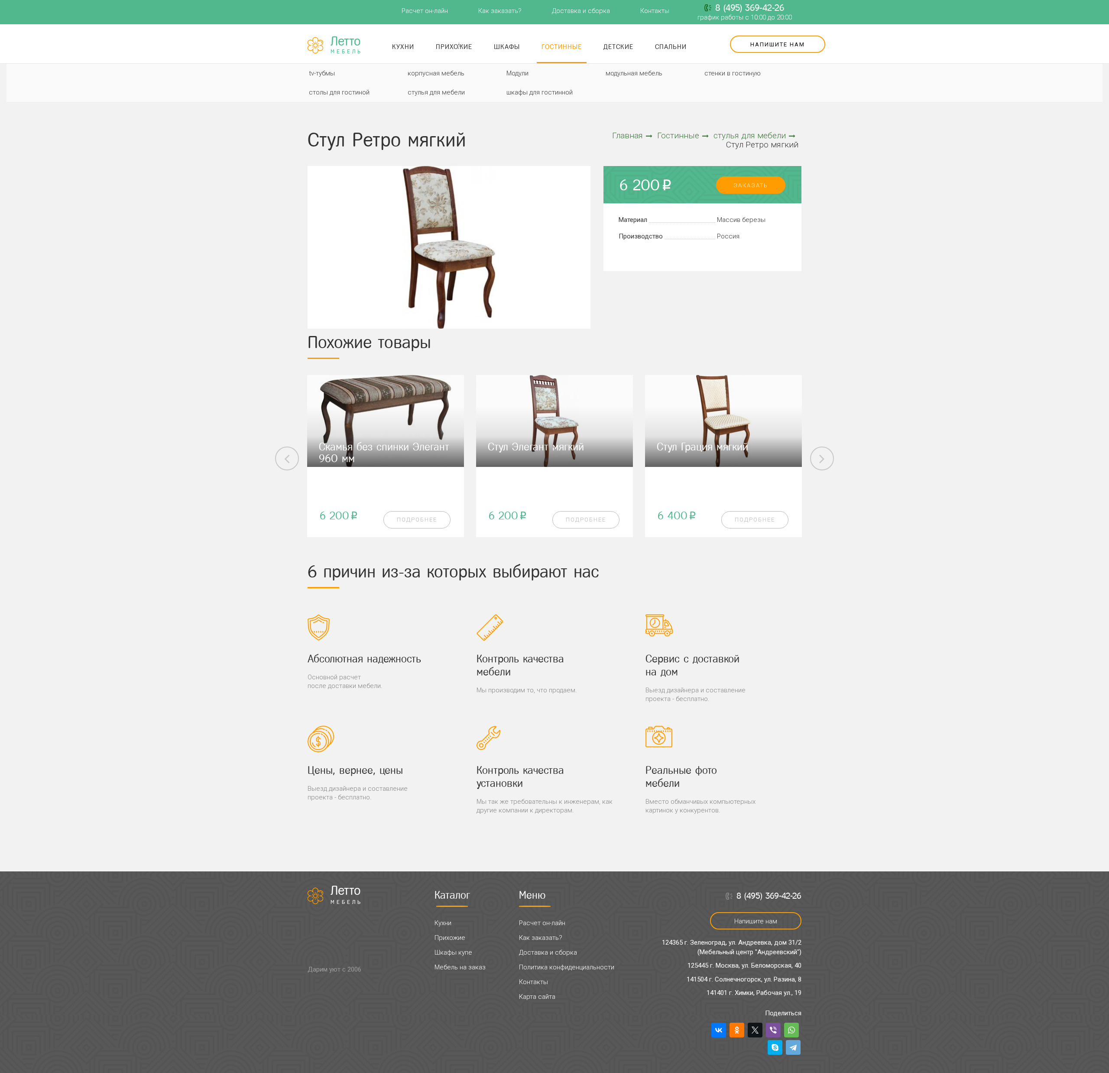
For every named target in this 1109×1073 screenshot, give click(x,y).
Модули (517, 73)
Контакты (654, 11)
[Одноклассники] (737, 1030)
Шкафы (507, 46)
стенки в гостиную (732, 73)
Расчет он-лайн (425, 11)
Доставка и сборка (581, 11)
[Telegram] (793, 1047)
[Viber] (773, 1030)
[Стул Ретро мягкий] (449, 247)
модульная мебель (634, 73)
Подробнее (417, 519)
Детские (618, 46)
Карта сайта (537, 997)
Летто (347, 45)
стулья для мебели (436, 92)
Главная (627, 135)
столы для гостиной (339, 92)
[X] (755, 1030)
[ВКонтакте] (718, 1030)
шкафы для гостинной (539, 92)
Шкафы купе (453, 952)
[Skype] (775, 1047)
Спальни (671, 46)
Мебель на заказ (460, 967)
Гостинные (562, 46)
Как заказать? (500, 11)
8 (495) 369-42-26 (750, 7)
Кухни (403, 46)
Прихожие (454, 46)
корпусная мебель (436, 73)
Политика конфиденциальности (566, 967)
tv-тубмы (322, 73)
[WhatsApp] (791, 1030)
